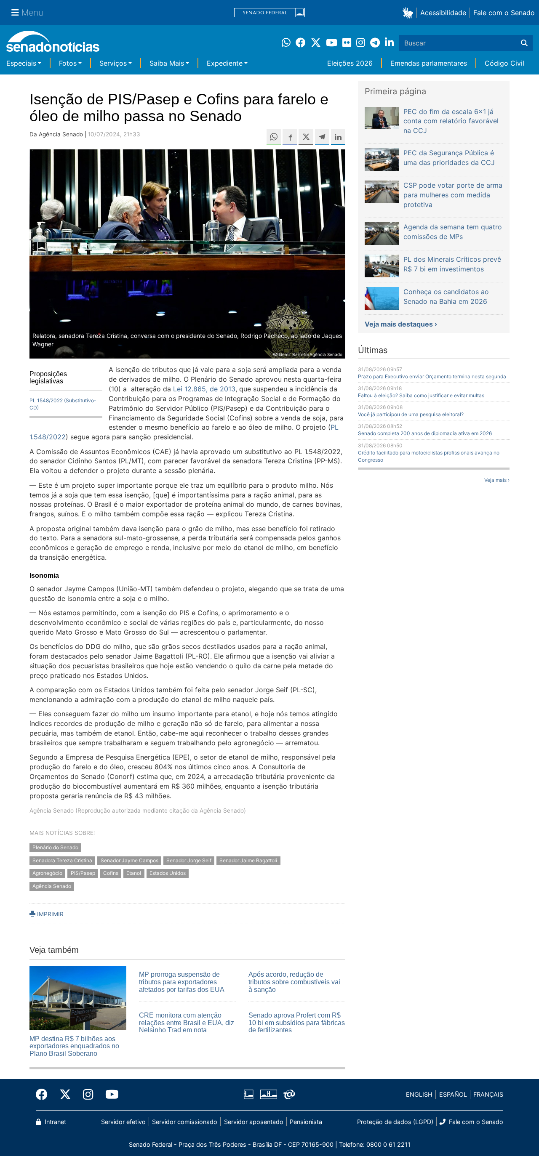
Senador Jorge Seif (188, 860)
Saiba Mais (166, 63)
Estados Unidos (167, 873)
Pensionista (306, 1121)
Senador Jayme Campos (129, 860)
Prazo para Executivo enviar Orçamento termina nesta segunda (432, 376)
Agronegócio (47, 873)
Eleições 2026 (350, 63)
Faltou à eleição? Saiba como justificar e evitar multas (421, 395)
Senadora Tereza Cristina (62, 860)
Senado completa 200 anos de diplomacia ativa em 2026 (425, 433)
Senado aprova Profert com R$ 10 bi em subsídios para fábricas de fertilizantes (296, 1023)
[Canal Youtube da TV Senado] (109, 1094)
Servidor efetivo (123, 1121)
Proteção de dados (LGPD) (395, 1121)
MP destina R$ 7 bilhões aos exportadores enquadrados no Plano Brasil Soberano (74, 1046)
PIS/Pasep (83, 873)
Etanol (133, 873)
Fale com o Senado (504, 12)
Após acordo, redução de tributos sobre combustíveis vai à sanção (294, 982)
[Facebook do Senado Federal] (44, 1094)
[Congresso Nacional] (269, 1094)
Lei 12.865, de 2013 (204, 389)
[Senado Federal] (269, 13)
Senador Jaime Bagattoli (248, 860)
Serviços (113, 63)
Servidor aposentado (253, 1121)
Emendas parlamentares (428, 63)
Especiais (21, 63)
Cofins (110, 873)
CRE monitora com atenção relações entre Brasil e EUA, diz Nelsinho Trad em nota (186, 1023)
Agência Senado (51, 886)
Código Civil (504, 63)
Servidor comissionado (184, 1121)
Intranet (54, 1121)
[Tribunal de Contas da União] (289, 1094)
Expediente (225, 63)
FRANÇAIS (488, 1094)
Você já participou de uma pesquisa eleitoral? (411, 414)
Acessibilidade (443, 12)
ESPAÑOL (453, 1094)
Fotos (68, 63)
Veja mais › (497, 480)
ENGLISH (419, 1094)
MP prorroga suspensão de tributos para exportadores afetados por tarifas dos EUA (181, 982)
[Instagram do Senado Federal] (88, 1094)
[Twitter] (65, 1094)
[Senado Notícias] (52, 44)
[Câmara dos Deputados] (248, 1094)
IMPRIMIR (49, 914)
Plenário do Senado (55, 847)
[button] (409, 12)
